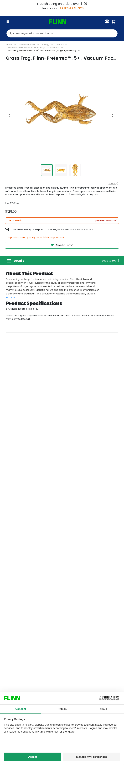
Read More (10, 297)
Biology (45, 44)
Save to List (63, 245)
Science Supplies (27, 44)
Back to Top (109, 260)
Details (19, 261)
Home (9, 44)
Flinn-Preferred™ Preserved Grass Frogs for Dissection (33, 47)
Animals (59, 44)
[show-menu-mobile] (8, 22)
